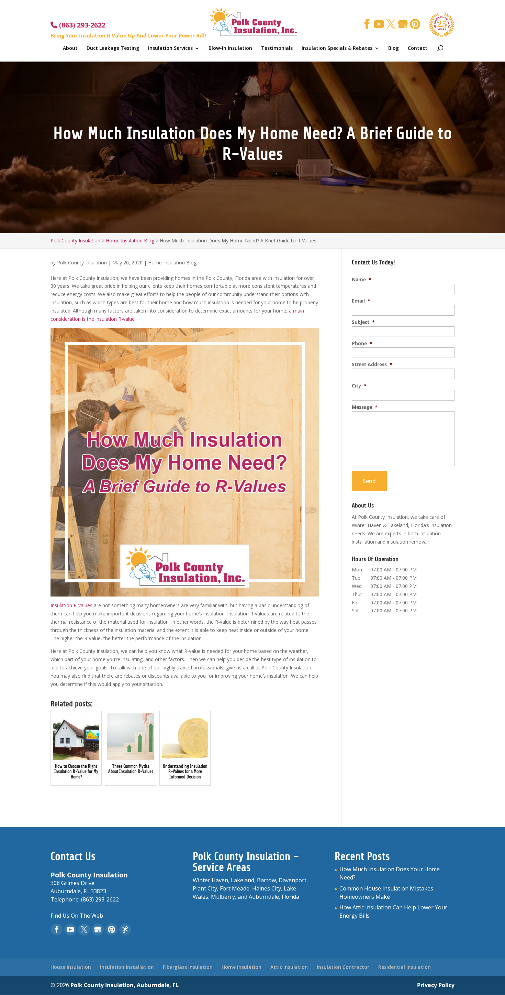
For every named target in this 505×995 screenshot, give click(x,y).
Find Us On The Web (76, 915)
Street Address (372, 364)
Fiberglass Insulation (188, 967)
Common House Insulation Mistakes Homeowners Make (386, 892)
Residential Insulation (404, 967)
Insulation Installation (127, 967)
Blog (393, 48)
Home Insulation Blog (172, 262)
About (70, 48)
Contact (417, 48)
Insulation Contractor (343, 967)
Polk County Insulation (82, 262)
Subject (363, 322)
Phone (362, 343)
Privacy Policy (435, 985)
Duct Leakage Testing (113, 48)
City (359, 386)
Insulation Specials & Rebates (337, 48)
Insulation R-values (71, 605)
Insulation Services (170, 48)
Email (361, 301)
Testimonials (277, 48)
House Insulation (70, 967)
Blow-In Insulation (230, 48)
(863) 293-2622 (81, 25)
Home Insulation (241, 967)
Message (365, 407)
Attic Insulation (289, 967)
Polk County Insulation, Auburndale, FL (124, 985)
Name (361, 279)
